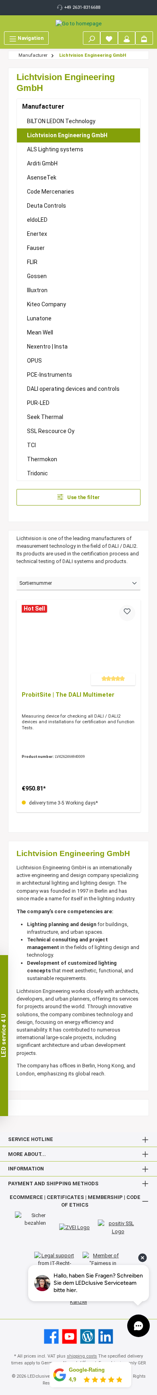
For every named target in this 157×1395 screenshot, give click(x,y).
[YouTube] (69, 1336)
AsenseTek (41, 177)
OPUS (34, 360)
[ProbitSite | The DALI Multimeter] (78, 645)
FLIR (32, 262)
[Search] (92, 38)
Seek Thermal (45, 417)
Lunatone (39, 318)
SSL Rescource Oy (50, 431)
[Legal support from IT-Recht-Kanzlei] (54, 1263)
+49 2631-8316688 (82, 7)
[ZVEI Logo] (74, 1227)
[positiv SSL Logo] (118, 1227)
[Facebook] (51, 1336)
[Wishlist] (109, 38)
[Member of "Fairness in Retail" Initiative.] (103, 1263)
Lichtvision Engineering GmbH (67, 135)
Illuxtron (37, 290)
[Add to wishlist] (127, 613)
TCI (31, 445)
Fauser (36, 248)
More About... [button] (27, 1154)
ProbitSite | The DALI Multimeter (68, 694)
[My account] (127, 38)
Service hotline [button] (30, 1139)
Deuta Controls (46, 205)
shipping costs (82, 1356)
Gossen (37, 276)
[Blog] (87, 1336)
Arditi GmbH (42, 163)
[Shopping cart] (144, 38)
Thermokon (42, 459)
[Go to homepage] (78, 23)
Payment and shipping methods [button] (53, 1183)
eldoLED (37, 220)
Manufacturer (43, 106)
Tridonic (37, 473)
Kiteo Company (46, 304)
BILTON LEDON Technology (61, 121)
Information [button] (26, 1169)
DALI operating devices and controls (73, 389)
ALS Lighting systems (55, 149)
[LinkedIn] (106, 1336)
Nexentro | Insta (47, 346)
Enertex (37, 234)
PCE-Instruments (49, 374)
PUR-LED (38, 403)
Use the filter (83, 497)
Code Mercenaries (50, 191)
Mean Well (40, 332)
